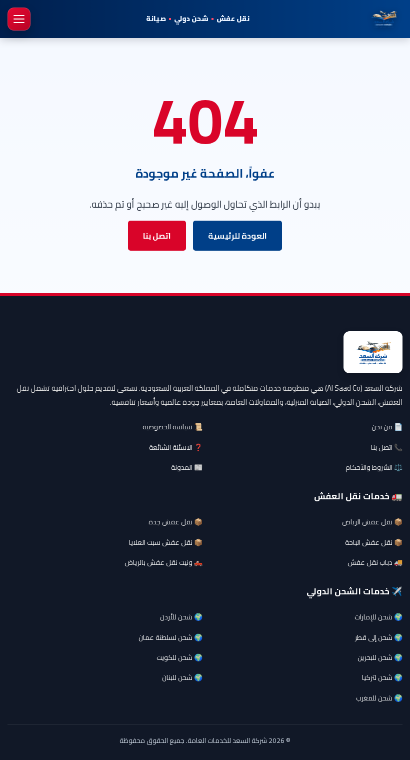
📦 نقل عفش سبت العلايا (165, 542)
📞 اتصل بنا (386, 447)
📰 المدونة (186, 467)
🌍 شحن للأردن (181, 616)
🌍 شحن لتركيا (382, 677)
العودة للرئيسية (237, 235)
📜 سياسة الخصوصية (172, 426)
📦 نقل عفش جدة (175, 521)
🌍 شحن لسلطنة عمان (170, 637)
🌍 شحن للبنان (182, 677)
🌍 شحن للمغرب (379, 697)
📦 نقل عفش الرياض (372, 521)
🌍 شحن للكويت (179, 657)
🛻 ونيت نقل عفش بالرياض (163, 562)
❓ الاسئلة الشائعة (175, 447)
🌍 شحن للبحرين (380, 657)
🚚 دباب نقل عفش (375, 562)
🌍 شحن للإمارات (378, 616)
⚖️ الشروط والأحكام (374, 467)
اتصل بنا (157, 235)
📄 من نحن (387, 426)
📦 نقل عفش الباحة (373, 542)
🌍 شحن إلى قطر (378, 637)
